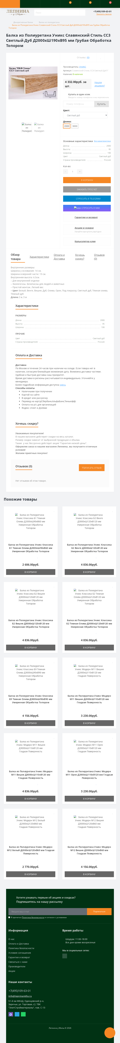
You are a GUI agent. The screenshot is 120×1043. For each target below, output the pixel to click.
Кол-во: (67, 166)
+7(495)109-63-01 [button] (20, 991)
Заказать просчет (87, 189)
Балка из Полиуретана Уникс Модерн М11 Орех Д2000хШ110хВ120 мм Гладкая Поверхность (89, 774)
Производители (16, 966)
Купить (101, 104)
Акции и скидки (84, 227)
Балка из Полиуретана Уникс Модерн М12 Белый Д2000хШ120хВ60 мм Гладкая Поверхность (31, 850)
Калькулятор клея (85, 241)
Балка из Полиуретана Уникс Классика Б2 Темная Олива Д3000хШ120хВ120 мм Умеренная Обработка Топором (89, 623)
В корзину (87, 180)
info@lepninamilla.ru (20, 996)
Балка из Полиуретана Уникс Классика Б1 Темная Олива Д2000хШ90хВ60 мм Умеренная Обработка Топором (30, 548)
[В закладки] (54, 510)
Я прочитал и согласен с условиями (39, 917)
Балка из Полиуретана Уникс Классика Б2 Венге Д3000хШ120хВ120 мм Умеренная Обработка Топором (89, 548)
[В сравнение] (54, 514)
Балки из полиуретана (49, 22)
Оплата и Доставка (18, 943)
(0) (88, 57)
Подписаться (99, 911)
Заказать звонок (104, 14)
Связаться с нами (17, 961)
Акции (11, 970)
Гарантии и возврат (86, 217)
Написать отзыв (91, 467)
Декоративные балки (23, 22)
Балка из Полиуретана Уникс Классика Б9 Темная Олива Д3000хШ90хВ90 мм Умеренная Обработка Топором (30, 699)
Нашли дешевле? (100, 84)
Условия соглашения (19, 952)
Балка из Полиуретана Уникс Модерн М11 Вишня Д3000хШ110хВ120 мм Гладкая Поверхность (30, 774)
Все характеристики (102, 141)
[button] (50, 4)
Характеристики (39, 257)
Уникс (82, 66)
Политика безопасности (33, 917)
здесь (63, 384)
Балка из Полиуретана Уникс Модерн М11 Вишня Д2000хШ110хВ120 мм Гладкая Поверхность (89, 699)
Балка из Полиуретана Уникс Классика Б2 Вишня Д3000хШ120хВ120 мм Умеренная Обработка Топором (30, 623)
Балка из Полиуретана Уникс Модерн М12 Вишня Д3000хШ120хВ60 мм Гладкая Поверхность (89, 850)
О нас (11, 939)
